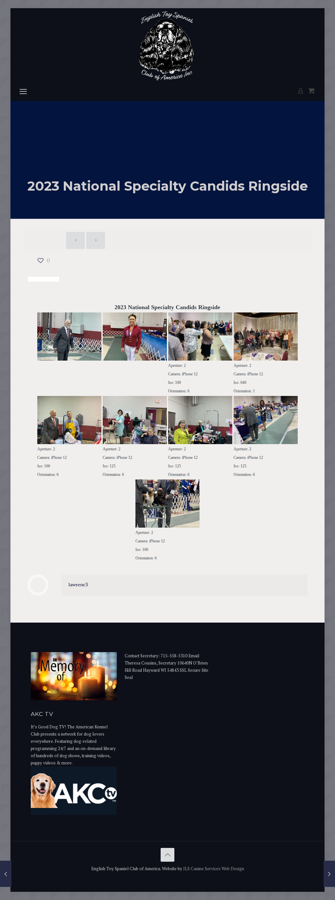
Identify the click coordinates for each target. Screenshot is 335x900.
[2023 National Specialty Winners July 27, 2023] (5, 874)
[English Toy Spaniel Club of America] (168, 45)
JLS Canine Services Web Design (213, 869)
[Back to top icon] (167, 855)
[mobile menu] (23, 91)
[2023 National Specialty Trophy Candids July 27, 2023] (329, 874)
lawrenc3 (78, 584)
